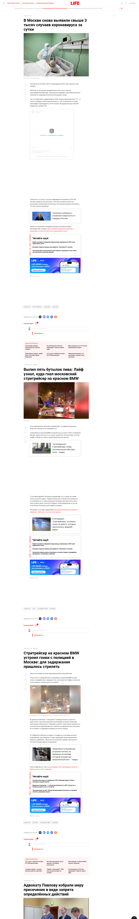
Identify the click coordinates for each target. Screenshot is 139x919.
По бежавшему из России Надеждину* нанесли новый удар (55, 347)
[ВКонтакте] (51, 316)
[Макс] (44, 316)
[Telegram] (47, 316)
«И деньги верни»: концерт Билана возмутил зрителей (33, 904)
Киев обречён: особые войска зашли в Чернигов (77, 897)
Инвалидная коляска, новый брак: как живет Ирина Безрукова (34, 355)
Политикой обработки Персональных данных (55, 8)
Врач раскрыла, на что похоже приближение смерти (77, 346)
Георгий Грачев (35, 577)
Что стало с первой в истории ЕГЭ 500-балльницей (56, 354)
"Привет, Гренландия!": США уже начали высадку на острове (55, 905)
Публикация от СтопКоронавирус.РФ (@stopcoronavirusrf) (52, 156)
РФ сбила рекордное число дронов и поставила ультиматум (55, 897)
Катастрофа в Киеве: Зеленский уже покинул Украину (32, 347)
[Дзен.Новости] (40, 316)
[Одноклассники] (55, 316)
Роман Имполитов (35, 276)
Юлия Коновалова (35, 850)
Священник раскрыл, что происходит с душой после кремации (76, 355)
